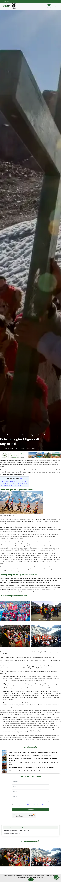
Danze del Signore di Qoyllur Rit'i (11, 485)
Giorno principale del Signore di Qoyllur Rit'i (14, 483)
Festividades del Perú (12, 435)
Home (2, 435)
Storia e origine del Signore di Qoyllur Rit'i (14, 481)
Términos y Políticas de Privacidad (38, 805)
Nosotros (6, 1)
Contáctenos (30, 809)
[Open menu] (49, 6)
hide (21, 478)
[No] (59, 878)
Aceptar (31, 879)
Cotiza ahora (55, 455)
